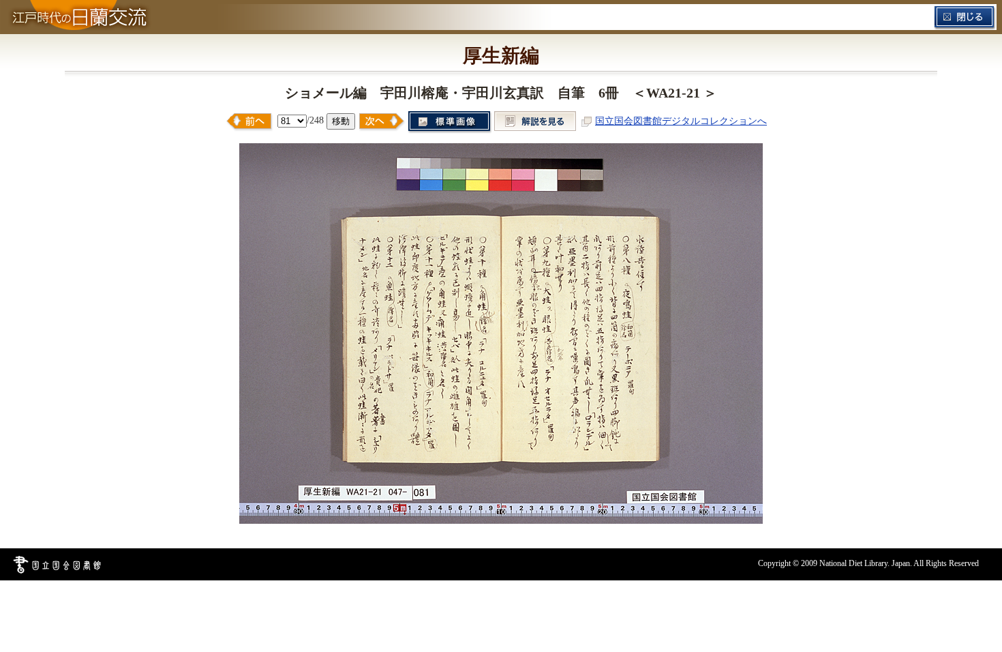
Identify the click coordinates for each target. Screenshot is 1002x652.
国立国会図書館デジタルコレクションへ (681, 120)
